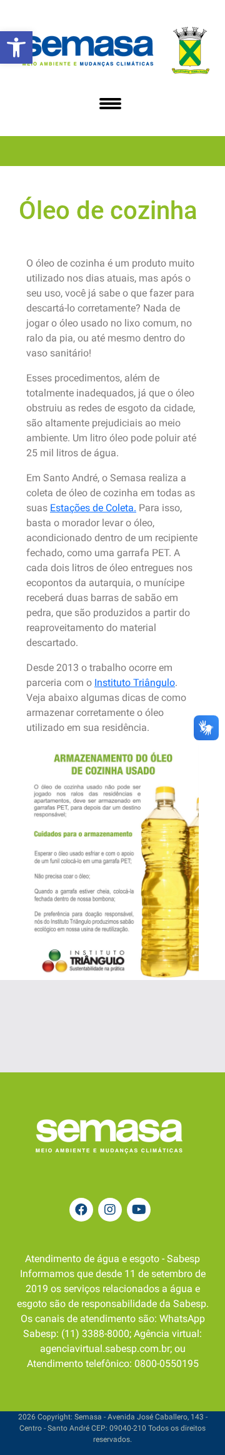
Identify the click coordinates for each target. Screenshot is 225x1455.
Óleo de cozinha (108, 210)
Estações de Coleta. (93, 508)
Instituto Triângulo (134, 682)
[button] (16, 47)
